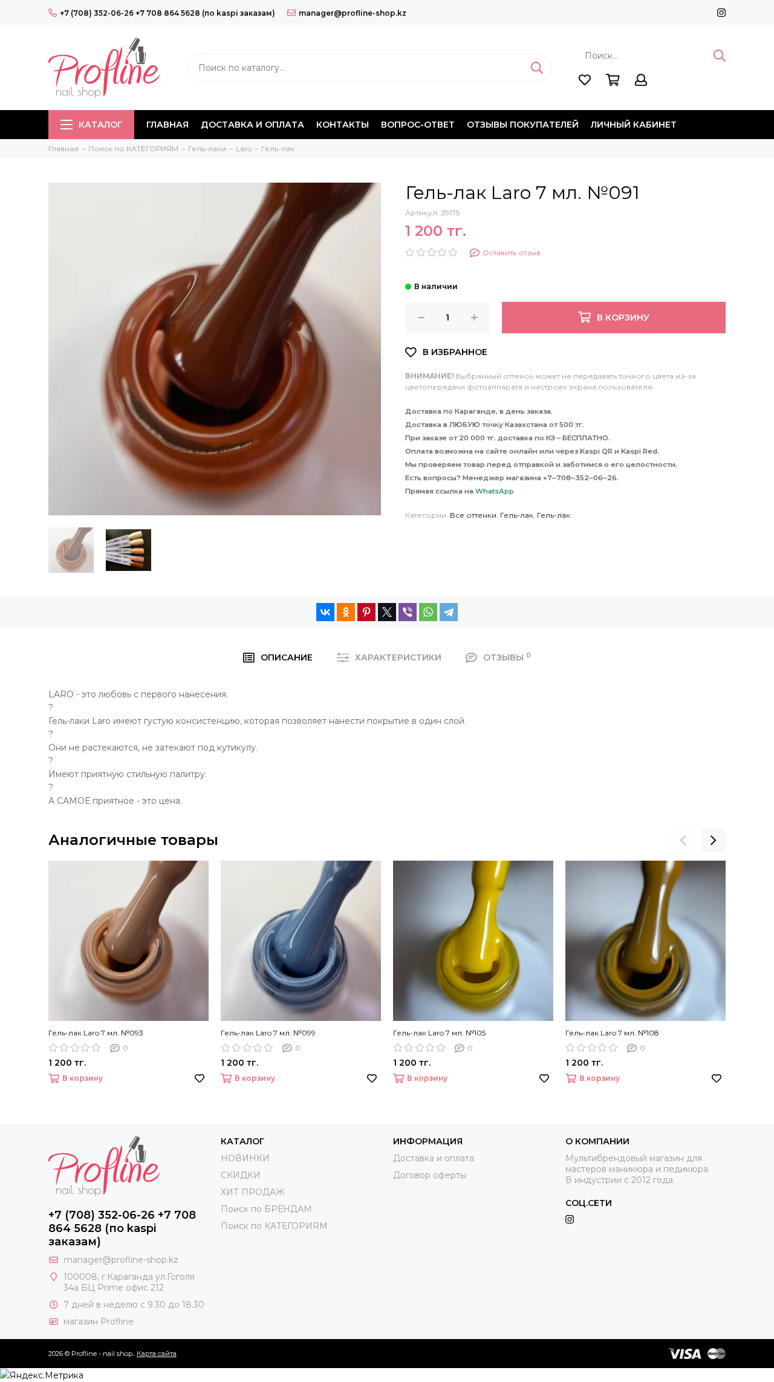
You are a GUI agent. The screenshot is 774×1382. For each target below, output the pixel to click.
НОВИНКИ (245, 1158)
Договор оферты (429, 1175)
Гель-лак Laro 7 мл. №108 (612, 1032)
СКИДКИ (241, 1175)
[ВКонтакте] (325, 612)
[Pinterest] (366, 612)
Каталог (100, 124)
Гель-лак (516, 515)
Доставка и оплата (252, 124)
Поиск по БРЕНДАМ (266, 1209)
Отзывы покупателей (523, 124)
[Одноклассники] (346, 612)
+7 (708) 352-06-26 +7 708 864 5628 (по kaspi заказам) (167, 13)
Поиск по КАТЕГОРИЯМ (274, 1226)
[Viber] (407, 612)
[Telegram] (449, 612)
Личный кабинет (634, 124)
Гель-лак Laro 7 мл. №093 (95, 1032)
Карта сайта (157, 1353)
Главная (167, 124)
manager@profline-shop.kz (352, 13)
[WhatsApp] (428, 612)
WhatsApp (494, 491)
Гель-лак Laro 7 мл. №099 (268, 1032)
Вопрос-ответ (418, 124)
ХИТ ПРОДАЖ (252, 1192)
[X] (387, 612)
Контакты (342, 124)
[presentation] (683, 840)
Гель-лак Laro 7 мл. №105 (439, 1032)
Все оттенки (473, 515)
